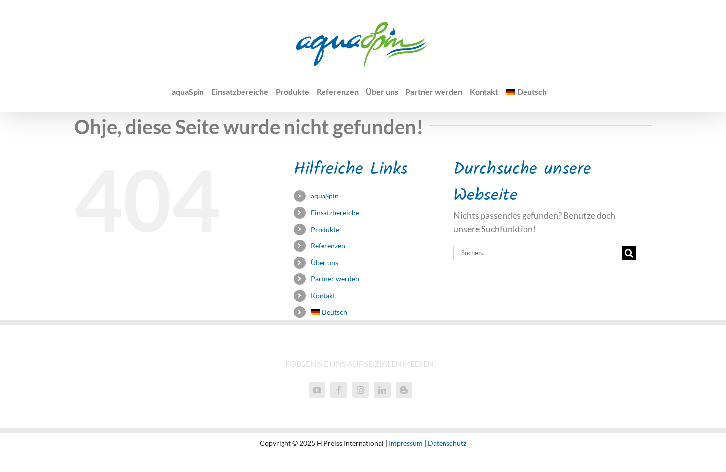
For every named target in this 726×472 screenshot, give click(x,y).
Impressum (406, 443)
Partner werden (335, 279)
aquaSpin (325, 196)
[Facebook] (338, 390)
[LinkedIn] (382, 390)
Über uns (324, 262)
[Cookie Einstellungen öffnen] (22, 458)
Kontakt (323, 295)
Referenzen (328, 245)
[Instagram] (360, 390)
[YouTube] (317, 390)
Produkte (325, 229)
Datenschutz (447, 443)
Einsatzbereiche (335, 212)
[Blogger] (404, 390)
